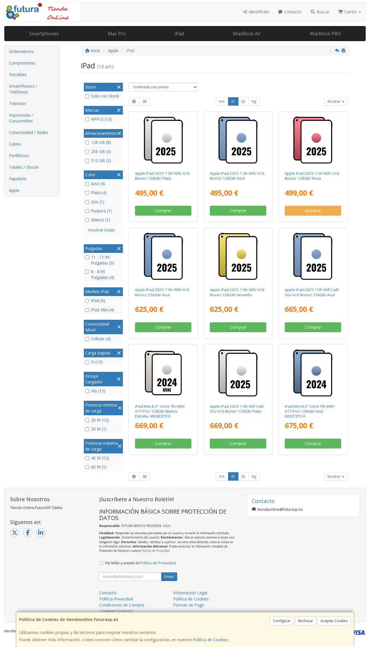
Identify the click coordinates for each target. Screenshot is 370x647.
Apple (14, 190)
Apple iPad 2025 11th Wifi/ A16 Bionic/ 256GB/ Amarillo (237, 292)
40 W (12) (100, 458)
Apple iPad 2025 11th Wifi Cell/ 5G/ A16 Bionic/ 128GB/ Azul (312, 292)
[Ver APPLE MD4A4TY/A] (237, 140)
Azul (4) (98, 183)
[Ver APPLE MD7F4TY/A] (237, 373)
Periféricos (19, 155)
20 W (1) (99, 429)
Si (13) (97, 362)
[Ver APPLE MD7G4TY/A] (312, 256)
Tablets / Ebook (23, 167)
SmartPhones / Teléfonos (23, 89)
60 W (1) (99, 467)
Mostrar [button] (334, 101)
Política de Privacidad (156, 551)
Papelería (17, 178)
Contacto (292, 11)
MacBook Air (247, 33)
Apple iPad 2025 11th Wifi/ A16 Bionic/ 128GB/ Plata (162, 176)
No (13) (98, 391)
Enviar (169, 576)
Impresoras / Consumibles (21, 118)
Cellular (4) (101, 338)
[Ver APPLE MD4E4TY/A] (312, 140)
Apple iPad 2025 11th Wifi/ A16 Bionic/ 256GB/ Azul (162, 292)
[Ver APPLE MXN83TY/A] (163, 373)
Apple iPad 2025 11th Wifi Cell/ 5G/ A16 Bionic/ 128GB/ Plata (237, 409)
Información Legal (190, 592)
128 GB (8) (101, 142)
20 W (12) (100, 420)
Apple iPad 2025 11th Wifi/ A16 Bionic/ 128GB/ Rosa (312, 176)
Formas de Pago (188, 605)
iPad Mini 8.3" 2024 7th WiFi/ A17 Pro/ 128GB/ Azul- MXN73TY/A (310, 411)
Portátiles (18, 74)
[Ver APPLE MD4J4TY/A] (237, 256)
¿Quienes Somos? (116, 611)
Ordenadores (21, 51)
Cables (15, 144)
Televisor (17, 103)
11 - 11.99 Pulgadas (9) (102, 260)
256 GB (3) (101, 151)
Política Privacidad (116, 599)
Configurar (282, 620)
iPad (179, 33)
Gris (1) (97, 202)
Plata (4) (99, 192)
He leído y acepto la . (141, 562)
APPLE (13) (101, 119)
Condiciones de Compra (121, 605)
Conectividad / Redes (28, 132)
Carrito (350, 11)
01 (233, 101)
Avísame (313, 210)
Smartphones (44, 33)
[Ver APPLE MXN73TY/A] (312, 373)
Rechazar (305, 620)
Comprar (163, 210)
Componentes (22, 63)
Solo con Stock (105, 96)
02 (243, 101)
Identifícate (258, 11)
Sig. (254, 101)
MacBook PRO (325, 33)
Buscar (322, 11)
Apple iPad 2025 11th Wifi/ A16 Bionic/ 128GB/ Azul (237, 176)
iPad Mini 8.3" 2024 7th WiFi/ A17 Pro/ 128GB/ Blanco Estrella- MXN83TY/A (160, 411)
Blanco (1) (100, 220)
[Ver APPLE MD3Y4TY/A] (163, 140)
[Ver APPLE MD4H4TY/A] (163, 256)
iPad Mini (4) (102, 310)
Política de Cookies (210, 639)
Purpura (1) (101, 211)
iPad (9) (98, 300)
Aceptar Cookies (334, 620)
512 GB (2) (101, 160)
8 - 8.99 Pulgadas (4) (102, 274)
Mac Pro (117, 33)
